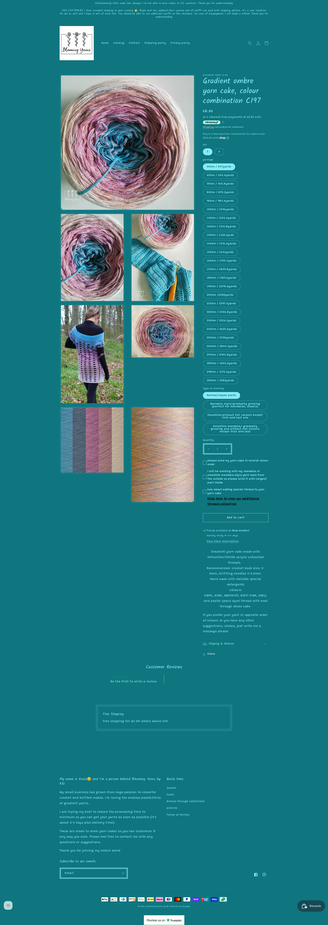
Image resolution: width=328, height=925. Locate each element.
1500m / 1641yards (220, 252)
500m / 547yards (219, 167)
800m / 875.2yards (220, 192)
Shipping (208, 127)
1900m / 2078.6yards (222, 286)
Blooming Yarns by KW (157, 907)
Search (171, 788)
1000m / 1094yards (220, 209)
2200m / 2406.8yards (222, 312)
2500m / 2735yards (220, 338)
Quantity (208, 440)
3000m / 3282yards (220, 380)
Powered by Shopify (180, 907)
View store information (223, 541)
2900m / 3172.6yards (221, 372)
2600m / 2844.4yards (222, 346)
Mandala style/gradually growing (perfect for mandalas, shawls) (235, 405)
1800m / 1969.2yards (221, 278)
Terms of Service (178, 815)
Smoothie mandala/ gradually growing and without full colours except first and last (235, 429)
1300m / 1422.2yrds (220, 235)
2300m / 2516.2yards (221, 320)
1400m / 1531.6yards (221, 243)
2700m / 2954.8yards (222, 355)
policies (172, 808)
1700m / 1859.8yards (222, 269)
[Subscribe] (122, 873)
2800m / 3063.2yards (222, 363)
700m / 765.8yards (220, 184)
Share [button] (211, 654)
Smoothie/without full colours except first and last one (235, 416)
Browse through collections (186, 801)
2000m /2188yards (220, 295)
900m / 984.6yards (220, 201)
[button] (250, 43)
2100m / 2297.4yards (221, 303)
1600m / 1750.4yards (222, 261)
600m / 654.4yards (220, 175)
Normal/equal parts (221, 395)
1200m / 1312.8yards (221, 226)
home (170, 795)
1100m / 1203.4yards (221, 218)
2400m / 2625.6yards (222, 329)
